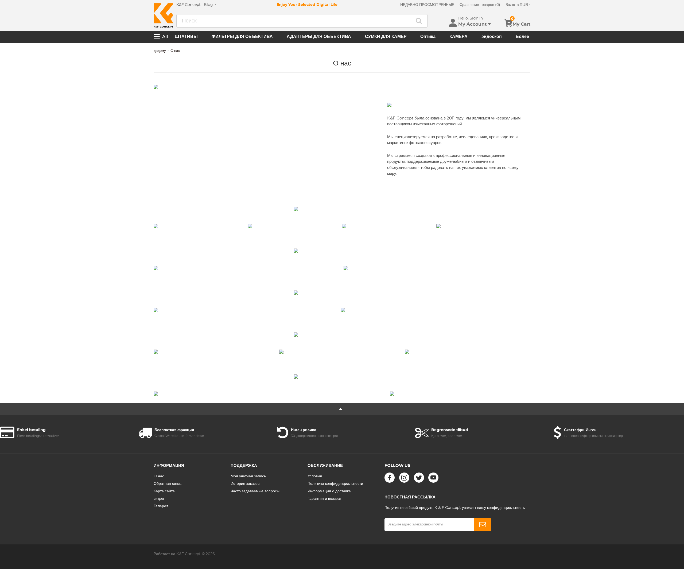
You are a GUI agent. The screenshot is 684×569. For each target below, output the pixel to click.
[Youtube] (433, 478)
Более (522, 36)
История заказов (245, 484)
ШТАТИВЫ (186, 36)
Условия (315, 476)
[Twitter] (419, 478)
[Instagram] (404, 478)
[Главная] (163, 15)
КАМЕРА (458, 36)
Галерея (161, 506)
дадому (160, 51)
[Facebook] (389, 478)
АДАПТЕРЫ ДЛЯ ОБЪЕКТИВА (319, 36)
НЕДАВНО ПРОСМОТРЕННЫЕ (427, 5)
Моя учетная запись (248, 476)
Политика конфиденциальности (335, 484)
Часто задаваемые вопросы (255, 491)
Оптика (428, 36)
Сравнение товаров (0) (480, 5)
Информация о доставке (329, 491)
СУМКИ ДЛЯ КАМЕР (386, 36)
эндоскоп (491, 36)
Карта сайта (164, 491)
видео (159, 499)
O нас (159, 476)
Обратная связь (167, 484)
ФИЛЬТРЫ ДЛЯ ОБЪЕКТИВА (242, 36)
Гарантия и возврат (324, 499)
